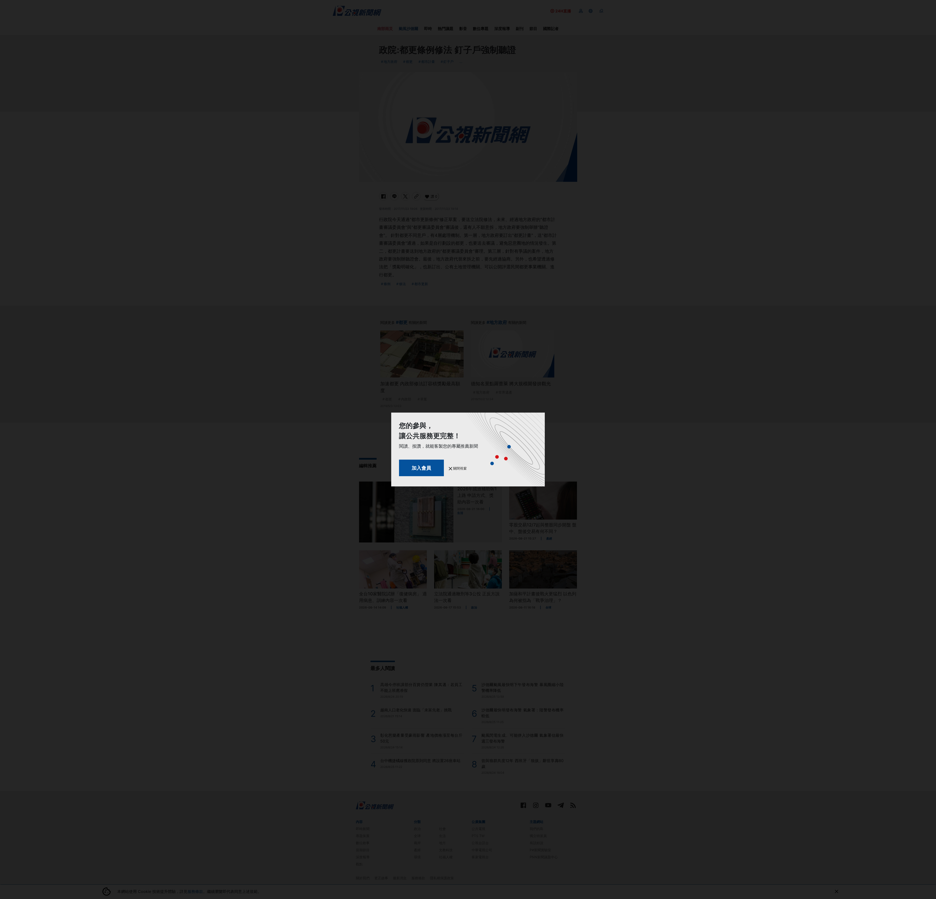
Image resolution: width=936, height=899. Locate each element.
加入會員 (421, 468)
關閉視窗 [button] (459, 468)
